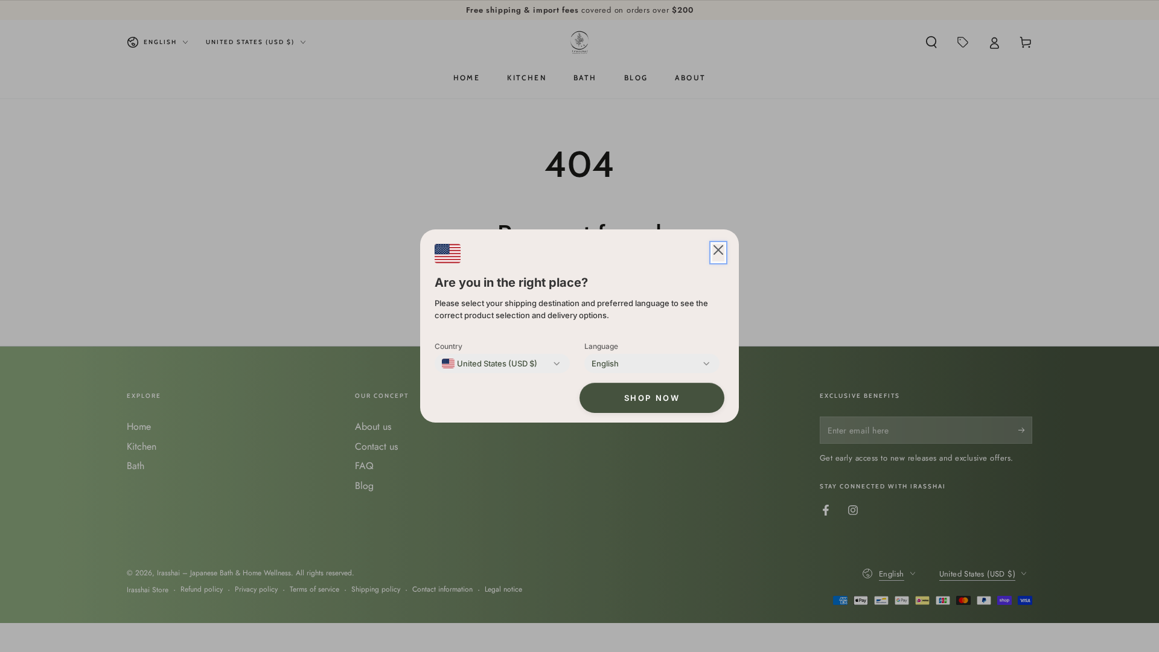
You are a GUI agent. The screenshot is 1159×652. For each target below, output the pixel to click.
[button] (718, 252)
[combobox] (489, 363)
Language (601, 346)
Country (448, 346)
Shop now (652, 398)
